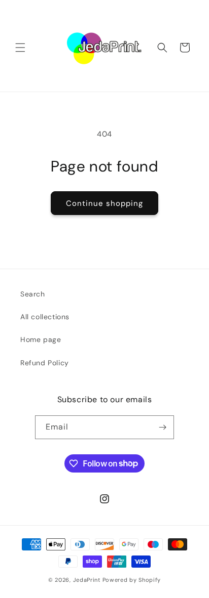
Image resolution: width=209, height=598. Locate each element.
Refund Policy (44, 362)
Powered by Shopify (131, 579)
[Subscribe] (162, 427)
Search (32, 293)
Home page (40, 339)
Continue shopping (104, 203)
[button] (20, 47)
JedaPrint (87, 579)
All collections (44, 316)
